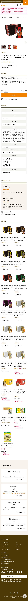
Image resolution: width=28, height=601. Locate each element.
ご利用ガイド (4, 557)
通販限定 (10, 17)
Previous (2, 31)
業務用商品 (18, 546)
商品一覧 (6, 17)
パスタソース (5, 544)
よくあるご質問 (5, 555)
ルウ (17, 542)
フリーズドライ (19, 544)
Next (26, 31)
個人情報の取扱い (5, 564)
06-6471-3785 (11, 572)
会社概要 (3, 553)
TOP (2, 17)
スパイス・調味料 (6, 549)
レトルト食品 (5, 546)
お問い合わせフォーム (12, 576)
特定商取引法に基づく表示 (7, 561)
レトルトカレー (5, 542)
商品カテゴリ (4, 540)
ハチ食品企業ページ (6, 559)
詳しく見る (19, 479)
